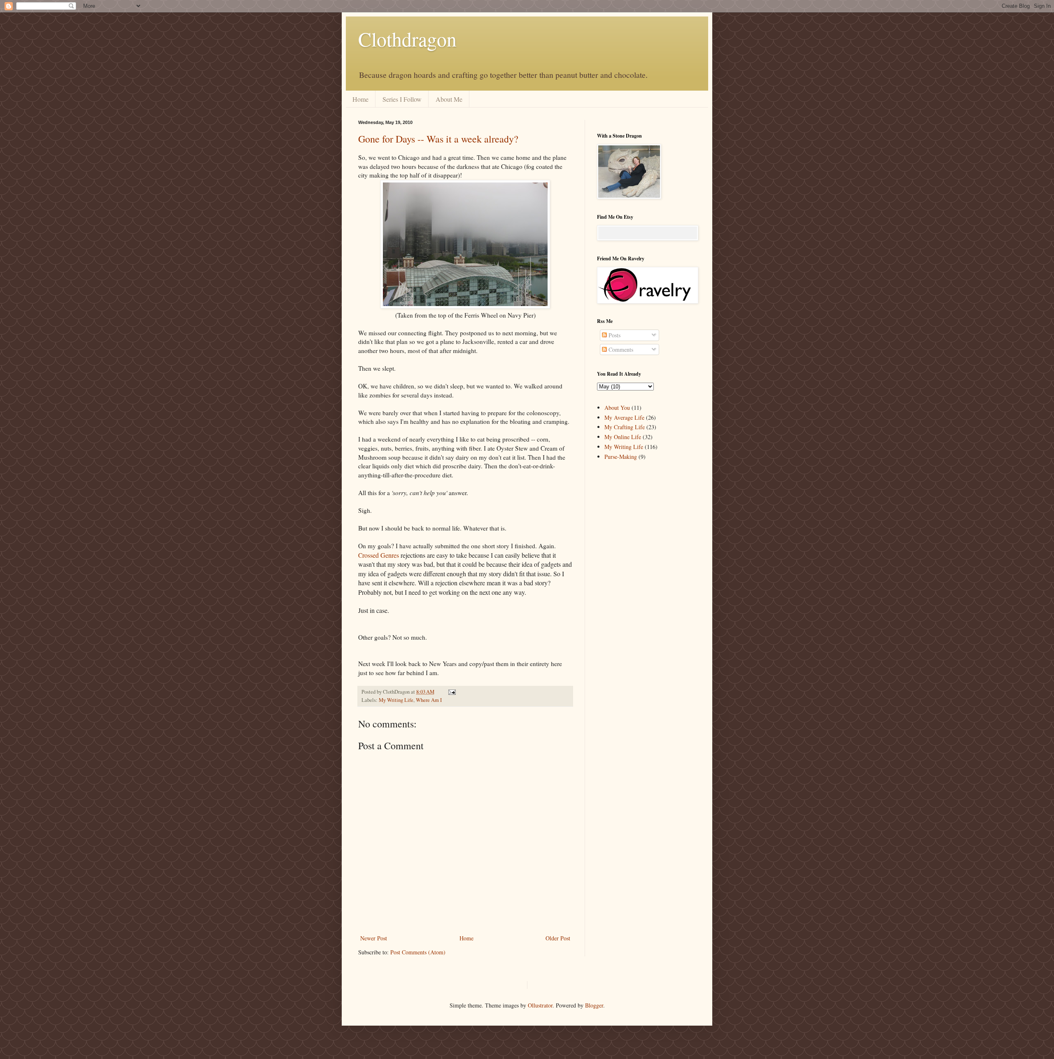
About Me (449, 99)
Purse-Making (620, 457)
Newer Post (373, 938)
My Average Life (624, 417)
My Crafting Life (624, 427)
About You (617, 407)
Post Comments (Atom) (417, 952)
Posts (613, 335)
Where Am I (429, 700)
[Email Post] (451, 691)
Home (360, 99)
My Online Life (622, 437)
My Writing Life (396, 700)
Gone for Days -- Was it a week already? (438, 138)
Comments (620, 349)
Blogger (594, 1005)
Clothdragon (407, 39)
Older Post (558, 938)
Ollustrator (540, 1005)
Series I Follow (402, 99)
